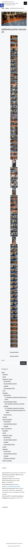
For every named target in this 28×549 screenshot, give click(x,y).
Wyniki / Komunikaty (7, 419)
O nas (4, 390)
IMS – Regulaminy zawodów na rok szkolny (14, 403)
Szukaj (2, 360)
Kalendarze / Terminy (7, 379)
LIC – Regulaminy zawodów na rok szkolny (14, 408)
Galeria (4, 377)
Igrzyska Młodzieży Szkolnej (10, 383)
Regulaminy (5, 393)
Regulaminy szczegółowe (9, 458)
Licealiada (6, 386)
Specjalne (5, 417)
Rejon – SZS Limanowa (6, 428)
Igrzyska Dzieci (7, 381)
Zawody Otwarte (8, 414)
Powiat (3, 372)
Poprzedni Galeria (14, 352)
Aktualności (5, 374)
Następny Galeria (14, 356)
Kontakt (4, 447)
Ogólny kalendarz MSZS (9, 388)
